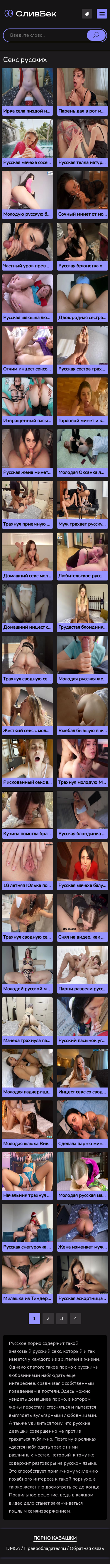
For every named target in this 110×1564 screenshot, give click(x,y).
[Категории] (102, 14)
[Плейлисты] (87, 14)
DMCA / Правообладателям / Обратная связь (55, 1548)
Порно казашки (55, 1538)
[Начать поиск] (96, 35)
